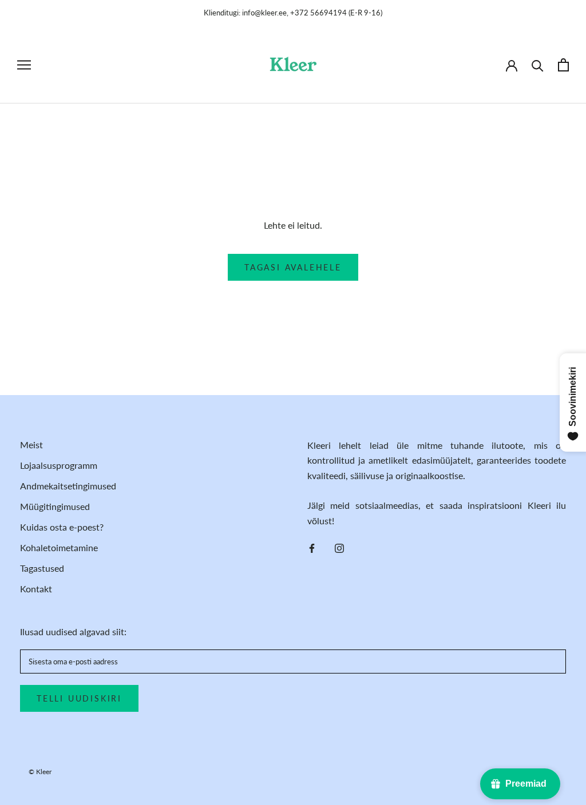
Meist (31, 444)
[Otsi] (538, 65)
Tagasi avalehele (293, 267)
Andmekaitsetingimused (68, 485)
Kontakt (36, 588)
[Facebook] (311, 547)
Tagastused (42, 568)
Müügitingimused (55, 506)
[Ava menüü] (24, 65)
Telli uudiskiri (79, 698)
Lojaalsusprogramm (58, 465)
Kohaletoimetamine (59, 547)
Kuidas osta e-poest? (62, 526)
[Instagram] (339, 547)
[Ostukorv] (563, 64)
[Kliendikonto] (511, 64)
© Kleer (40, 771)
